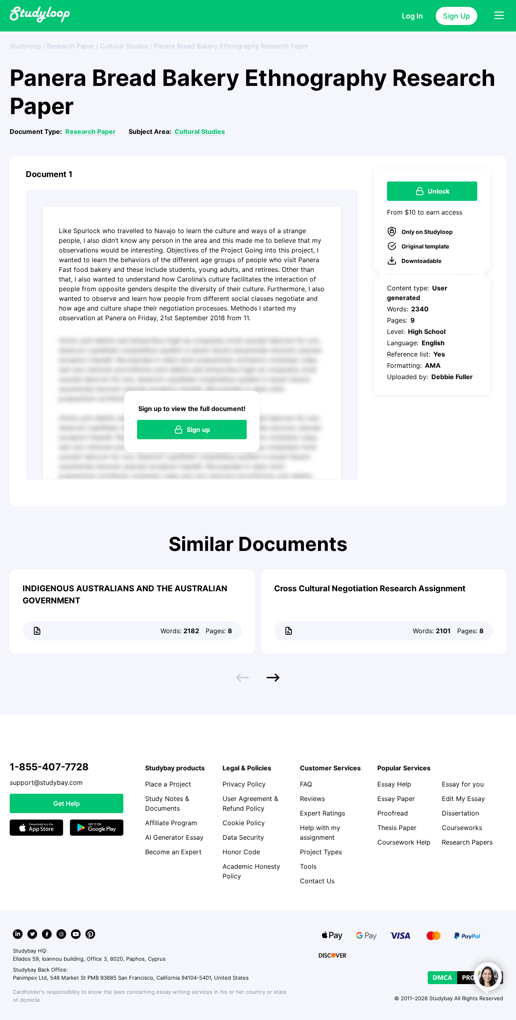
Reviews (312, 799)
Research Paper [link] (70, 46)
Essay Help (394, 784)
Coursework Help (404, 842)
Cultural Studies (200, 131)
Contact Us (317, 881)
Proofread (392, 813)
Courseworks (462, 828)
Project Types (321, 852)
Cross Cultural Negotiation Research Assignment (370, 588)
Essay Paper (396, 799)
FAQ (306, 784)
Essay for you (463, 784)
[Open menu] (499, 15)
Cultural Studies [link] (124, 46)
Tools (308, 866)
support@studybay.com (46, 782)
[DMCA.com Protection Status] (465, 977)
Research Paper (90, 131)
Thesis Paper (396, 828)
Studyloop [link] (25, 46)
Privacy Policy (244, 784)
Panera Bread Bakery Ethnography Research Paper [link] (231, 46)
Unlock (438, 191)
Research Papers (467, 842)
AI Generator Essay (174, 837)
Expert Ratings (322, 813)
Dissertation (460, 813)
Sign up (198, 430)
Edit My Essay (463, 799)
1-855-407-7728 (49, 767)
